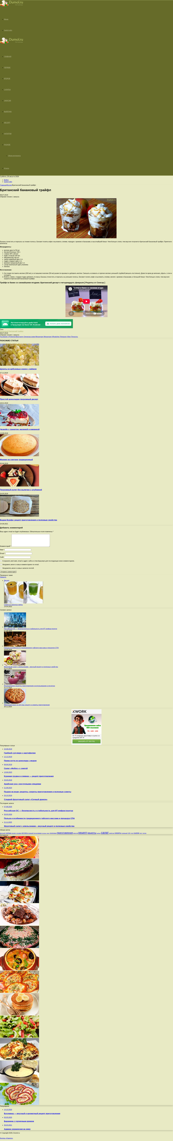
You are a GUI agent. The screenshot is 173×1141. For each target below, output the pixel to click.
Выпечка (8, 111)
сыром (136, 833)
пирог (48, 833)
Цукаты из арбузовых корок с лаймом (18, 369)
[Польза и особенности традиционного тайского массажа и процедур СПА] (15, 646)
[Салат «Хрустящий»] (19, 1037)
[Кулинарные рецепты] (11, 7)
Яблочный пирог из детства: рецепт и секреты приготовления (27, 705)
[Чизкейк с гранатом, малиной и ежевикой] (19, 425)
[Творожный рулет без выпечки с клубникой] (19, 486)
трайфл (20, 331)
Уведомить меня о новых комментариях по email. (20, 564)
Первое (7, 67)
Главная (3, 185)
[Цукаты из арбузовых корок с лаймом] (19, 365)
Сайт (2, 557)
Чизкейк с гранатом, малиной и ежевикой (20, 429)
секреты (118, 833)
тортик (144, 833)
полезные (53, 833)
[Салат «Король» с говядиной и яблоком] (19, 947)
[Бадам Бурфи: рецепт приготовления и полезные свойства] (19, 516)
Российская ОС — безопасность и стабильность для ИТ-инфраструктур (30, 629)
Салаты (7, 89)
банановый (4, 331)
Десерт (7, 122)
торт (140, 833)
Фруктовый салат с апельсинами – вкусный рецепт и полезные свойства (31, 667)
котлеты (25, 833)
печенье (44, 833)
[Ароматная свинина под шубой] (19, 1059)
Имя (2, 550)
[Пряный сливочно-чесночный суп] (19, 1082)
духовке (18, 833)
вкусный (2, 833)
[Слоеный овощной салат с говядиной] (19, 880)
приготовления (65, 833)
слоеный (124, 833)
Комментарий (5, 546)
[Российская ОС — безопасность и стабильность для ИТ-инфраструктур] (15, 627)
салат (105, 832)
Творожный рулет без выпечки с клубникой (21, 490)
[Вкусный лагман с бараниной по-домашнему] (19, 857)
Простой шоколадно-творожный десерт (19, 399)
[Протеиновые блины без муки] (19, 1015)
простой (75, 833)
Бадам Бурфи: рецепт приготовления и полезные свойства (28, 520)
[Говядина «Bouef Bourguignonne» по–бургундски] (19, 925)
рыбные (99, 833)
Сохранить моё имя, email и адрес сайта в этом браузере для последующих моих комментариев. (38, 561)
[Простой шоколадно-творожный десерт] (19, 395)
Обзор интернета (14, 156)
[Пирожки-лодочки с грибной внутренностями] (19, 992)
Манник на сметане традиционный (16, 460)
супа (132, 833)
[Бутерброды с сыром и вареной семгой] (19, 902)
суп (129, 833)
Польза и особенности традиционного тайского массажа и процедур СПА (31, 648)
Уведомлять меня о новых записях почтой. (18, 568)
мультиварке (38, 833)
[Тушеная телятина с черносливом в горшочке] (19, 970)
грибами (8, 833)
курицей (31, 833)
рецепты (92, 833)
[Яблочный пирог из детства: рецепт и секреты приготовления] (15, 703)
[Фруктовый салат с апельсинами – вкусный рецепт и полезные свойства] (15, 665)
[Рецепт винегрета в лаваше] (19, 1104)
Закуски (7, 100)
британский (13, 331)
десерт (14, 833)
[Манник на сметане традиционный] (19, 456)
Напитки (8, 134)
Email (2, 553)
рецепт (82, 832)
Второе (7, 78)
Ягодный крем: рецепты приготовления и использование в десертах (29, 686)
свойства (111, 833)
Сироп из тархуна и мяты (13, 605)
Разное (7, 145)
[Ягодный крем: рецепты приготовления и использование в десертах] (15, 684)
